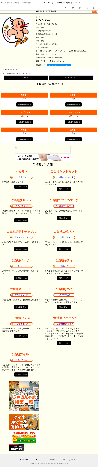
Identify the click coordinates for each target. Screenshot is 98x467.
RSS (53, 460)
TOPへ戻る (26, 78)
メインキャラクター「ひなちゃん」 (58, 65)
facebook (25, 460)
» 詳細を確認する (24, 104)
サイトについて (70, 460)
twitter (40, 460)
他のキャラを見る (71, 78)
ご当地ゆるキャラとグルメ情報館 (17, 3)
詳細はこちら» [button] (21, 187)
